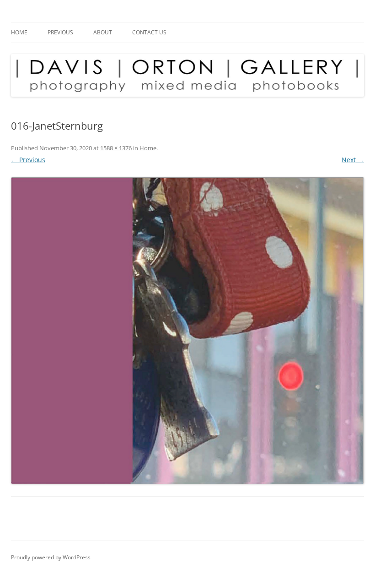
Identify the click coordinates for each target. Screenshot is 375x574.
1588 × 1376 (116, 148)
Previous (60, 32)
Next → (353, 159)
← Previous (28, 159)
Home (19, 32)
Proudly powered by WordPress (51, 557)
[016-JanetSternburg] (187, 330)
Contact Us (149, 32)
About (102, 32)
